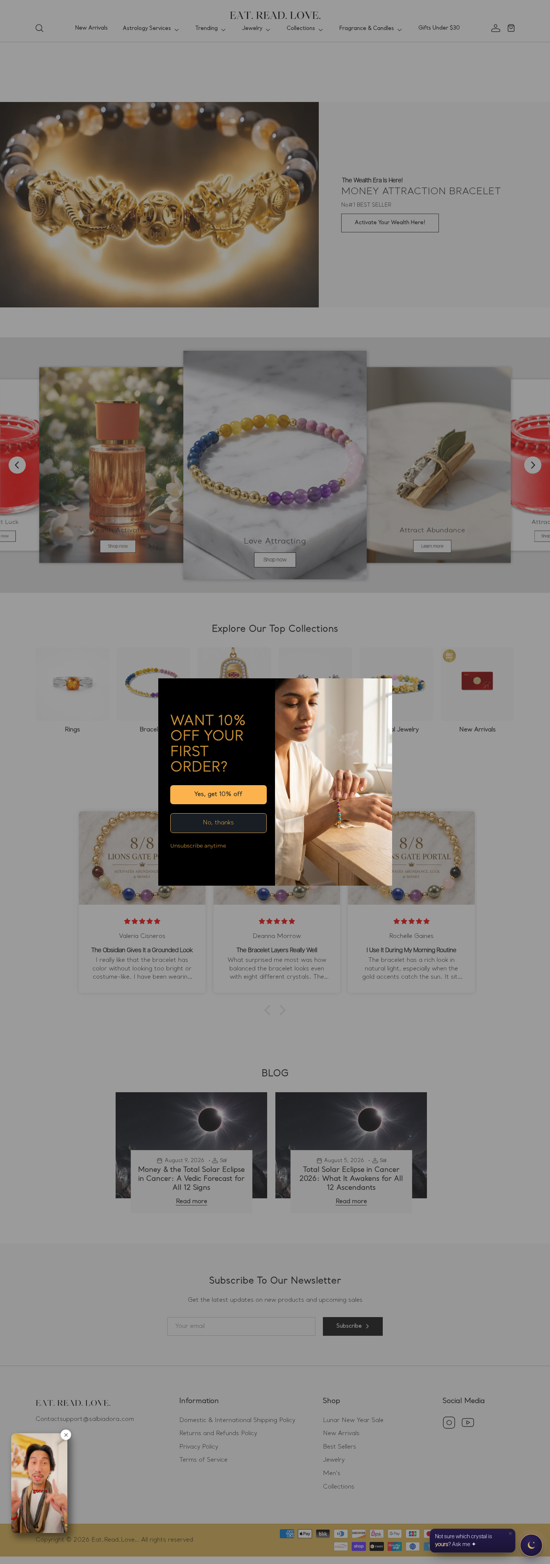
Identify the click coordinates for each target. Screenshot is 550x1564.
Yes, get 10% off (218, 794)
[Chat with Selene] (531, 1545)
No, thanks (218, 823)
